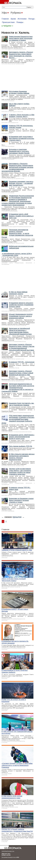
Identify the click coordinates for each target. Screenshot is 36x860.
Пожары (19, 22)
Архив (13, 19)
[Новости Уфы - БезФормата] (11, 2)
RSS (18, 857)
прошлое (17, 517)
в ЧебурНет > (7, 26)
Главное (5, 19)
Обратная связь (6, 853)
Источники (22, 19)
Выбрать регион (6, 855)
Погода (31, 19)
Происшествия (8, 22)
